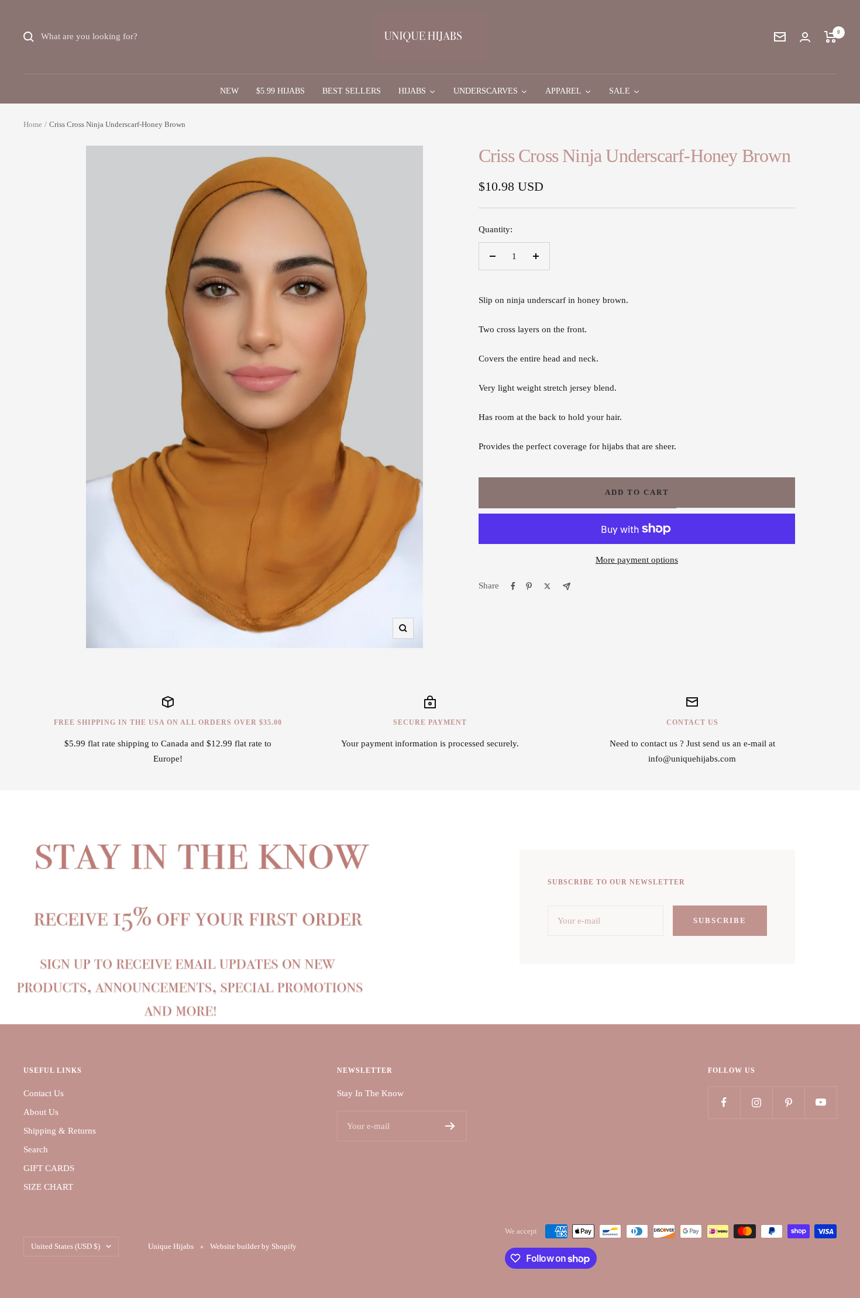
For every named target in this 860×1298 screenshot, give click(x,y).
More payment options (637, 559)
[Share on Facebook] (513, 586)
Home (32, 124)
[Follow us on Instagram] (756, 1102)
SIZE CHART (48, 1187)
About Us (41, 1112)
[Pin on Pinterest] (529, 586)
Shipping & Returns (59, 1130)
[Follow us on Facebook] (724, 1102)
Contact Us (43, 1093)
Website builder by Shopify (253, 1246)
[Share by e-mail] (566, 586)
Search (35, 1149)
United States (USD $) (65, 1246)
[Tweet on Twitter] (547, 586)
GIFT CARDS (48, 1168)
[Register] (450, 1126)
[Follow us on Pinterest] (788, 1102)
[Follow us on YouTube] (820, 1102)
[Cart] (830, 37)
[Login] (805, 37)
